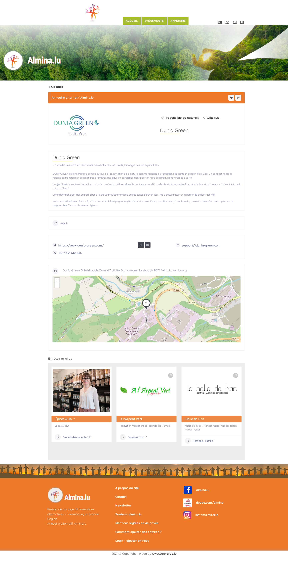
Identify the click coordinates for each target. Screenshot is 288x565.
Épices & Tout (65, 419)
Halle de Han (195, 419)
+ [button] (57, 280)
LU (242, 22)
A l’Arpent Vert (131, 419)
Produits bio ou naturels (181, 118)
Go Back (57, 87)
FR (220, 22)
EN (235, 22)
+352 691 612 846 (70, 253)
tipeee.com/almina (210, 502)
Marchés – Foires (202, 440)
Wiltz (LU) (213, 118)
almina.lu (202, 490)
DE (227, 22)
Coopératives (135, 437)
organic (64, 223)
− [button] (57, 285)
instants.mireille (206, 515)
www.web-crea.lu (164, 554)
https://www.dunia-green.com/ (81, 245)
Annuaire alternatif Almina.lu (66, 523)
